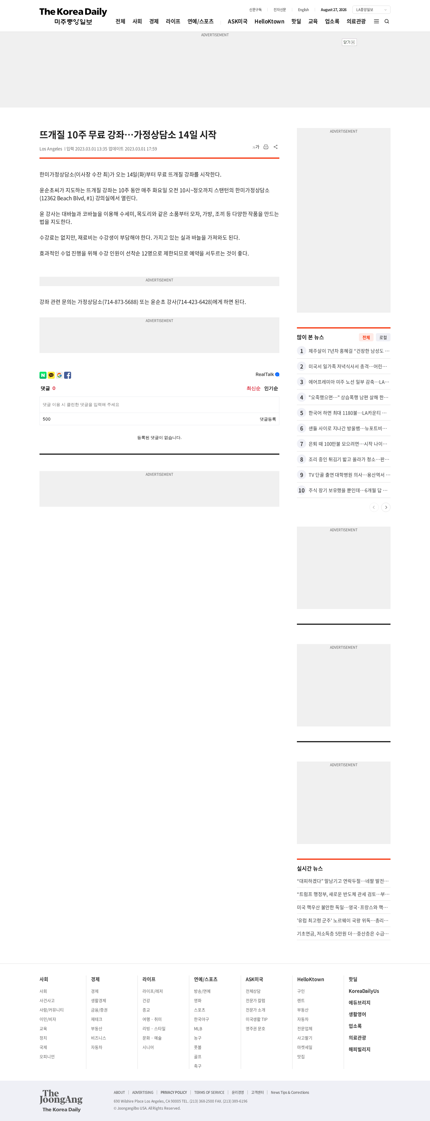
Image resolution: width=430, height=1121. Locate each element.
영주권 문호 (256, 1028)
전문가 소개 (256, 1010)
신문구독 (255, 9)
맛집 (301, 1056)
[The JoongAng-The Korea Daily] (61, 1100)
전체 (120, 21)
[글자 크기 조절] (255, 146)
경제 (154, 21)
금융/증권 (99, 1010)
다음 (386, 507)
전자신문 (280, 9)
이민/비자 (47, 1019)
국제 (43, 1047)
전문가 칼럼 (256, 1000)
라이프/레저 (152, 991)
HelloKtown (269, 21)
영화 (198, 1000)
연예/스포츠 (201, 21)
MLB (198, 1028)
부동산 (96, 1028)
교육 (313, 21)
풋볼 (198, 1047)
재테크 (96, 1019)
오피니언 (47, 1056)
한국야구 (201, 1019)
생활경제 (98, 1000)
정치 (43, 1038)
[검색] (387, 21)
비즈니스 (98, 1038)
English (303, 9)
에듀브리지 (360, 1002)
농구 (198, 1038)
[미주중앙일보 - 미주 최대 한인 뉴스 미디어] (73, 16)
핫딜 (296, 21)
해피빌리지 (360, 1049)
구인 (301, 991)
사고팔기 (304, 1038)
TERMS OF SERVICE (209, 1092)
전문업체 (304, 1028)
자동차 (96, 1047)
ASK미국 (237, 21)
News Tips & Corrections (290, 1092)
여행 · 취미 (152, 1019)
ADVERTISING (142, 1092)
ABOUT (119, 1092)
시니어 (148, 1047)
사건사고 (47, 1000)
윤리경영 (238, 1092)
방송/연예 (202, 991)
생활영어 (357, 1014)
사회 (137, 21)
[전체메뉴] (376, 21)
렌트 (301, 1000)
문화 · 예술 (152, 1038)
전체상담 (253, 991)
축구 (198, 1066)
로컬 (383, 337)
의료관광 (356, 21)
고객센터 (257, 1092)
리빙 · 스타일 (154, 1028)
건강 (146, 1000)
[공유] (275, 146)
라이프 (173, 21)
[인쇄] (265, 146)
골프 (198, 1056)
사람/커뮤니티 (51, 1010)
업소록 (332, 21)
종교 (146, 1010)
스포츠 (199, 1010)
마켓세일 (304, 1047)
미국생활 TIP (257, 1019)
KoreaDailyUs (364, 990)
